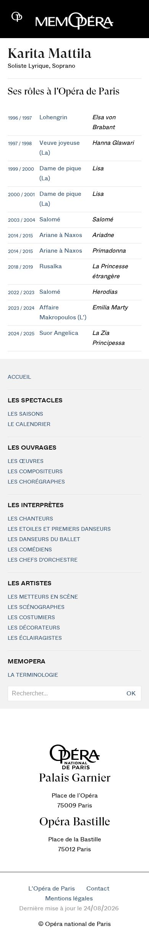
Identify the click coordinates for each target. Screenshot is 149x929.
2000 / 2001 (21, 194)
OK (131, 693)
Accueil (19, 377)
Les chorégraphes (36, 482)
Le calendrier (29, 424)
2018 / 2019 (20, 267)
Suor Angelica (58, 333)
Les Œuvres (26, 461)
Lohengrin (53, 117)
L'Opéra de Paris (51, 889)
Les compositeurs (35, 471)
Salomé (49, 219)
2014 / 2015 (20, 236)
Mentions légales (69, 898)
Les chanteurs (30, 519)
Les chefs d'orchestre (43, 560)
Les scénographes (36, 607)
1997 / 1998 (20, 143)
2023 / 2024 (21, 308)
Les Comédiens (30, 550)
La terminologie (33, 675)
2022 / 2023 (21, 292)
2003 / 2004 (21, 220)
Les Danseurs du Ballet (44, 539)
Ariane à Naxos (60, 235)
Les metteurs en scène (43, 597)
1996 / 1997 (20, 118)
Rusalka (50, 266)
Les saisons (25, 414)
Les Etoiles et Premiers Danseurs (59, 529)
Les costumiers (31, 617)
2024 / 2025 (21, 334)
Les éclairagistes (35, 638)
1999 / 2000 (21, 169)
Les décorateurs (34, 628)
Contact (97, 889)
